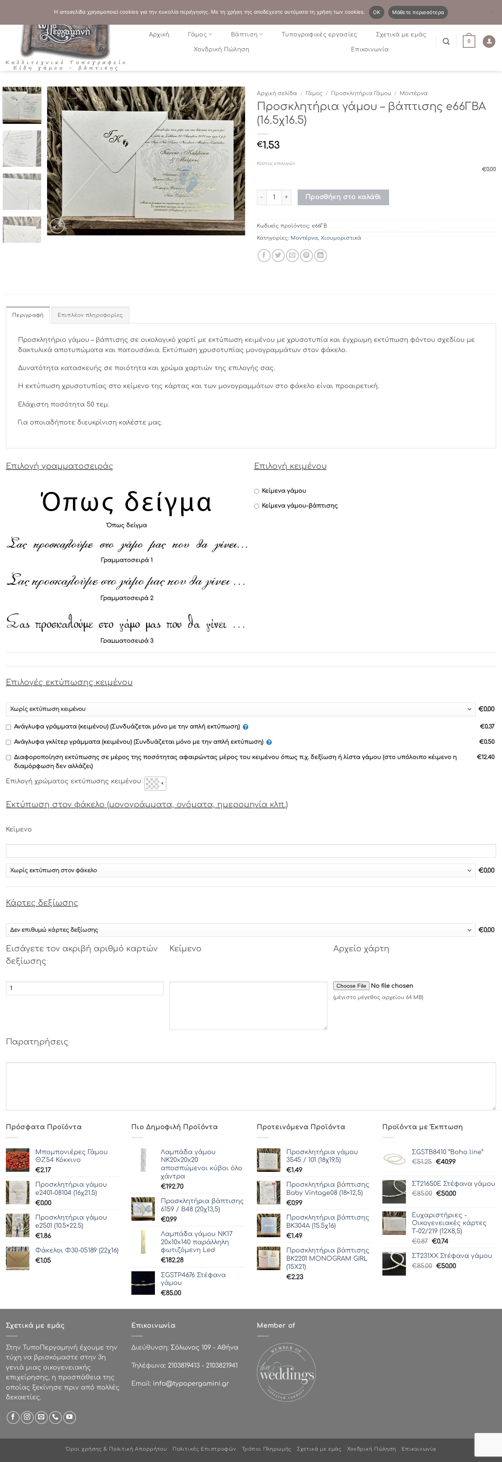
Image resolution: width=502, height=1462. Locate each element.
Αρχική (159, 34)
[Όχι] (491, 14)
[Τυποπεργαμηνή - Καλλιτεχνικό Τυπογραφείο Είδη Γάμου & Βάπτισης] (68, 41)
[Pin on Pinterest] (306, 255)
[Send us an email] (41, 1417)
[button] (469, 41)
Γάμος (197, 34)
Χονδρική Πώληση (221, 49)
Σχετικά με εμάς (401, 34)
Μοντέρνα (414, 93)
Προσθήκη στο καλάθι (344, 197)
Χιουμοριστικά (341, 238)
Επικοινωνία (370, 49)
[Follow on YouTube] (69, 1417)
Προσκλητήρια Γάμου (361, 93)
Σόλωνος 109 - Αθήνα (204, 1347)
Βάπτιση (244, 34)
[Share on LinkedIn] (320, 255)
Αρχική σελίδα (277, 93)
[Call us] (55, 1417)
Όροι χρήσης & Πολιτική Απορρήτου (116, 1449)
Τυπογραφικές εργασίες (319, 34)
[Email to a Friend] (292, 255)
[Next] (231, 161)
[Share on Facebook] (264, 255)
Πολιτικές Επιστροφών (204, 1449)
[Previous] (61, 161)
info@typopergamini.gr (191, 1383)
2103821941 (222, 1365)
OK (376, 12)
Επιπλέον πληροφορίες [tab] (90, 315)
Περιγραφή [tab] (28, 315)
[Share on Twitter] (278, 255)
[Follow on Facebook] (13, 1417)
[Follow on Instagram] (27, 1417)
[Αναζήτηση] (446, 42)
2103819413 (184, 1365)
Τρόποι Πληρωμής (266, 1449)
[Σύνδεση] (489, 41)
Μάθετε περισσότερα (418, 12)
